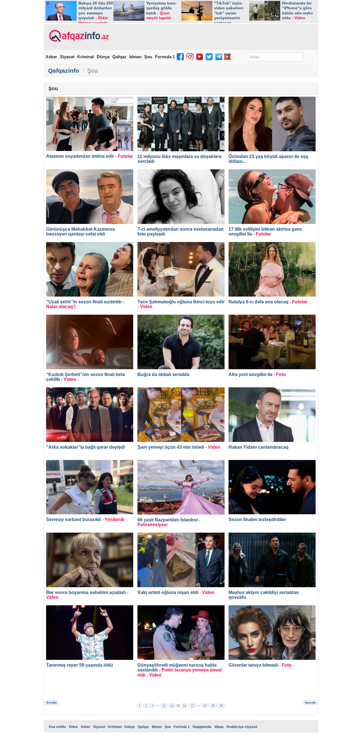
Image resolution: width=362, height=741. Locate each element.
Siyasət (67, 56)
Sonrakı (310, 702)
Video (73, 727)
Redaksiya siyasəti (242, 727)
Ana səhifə (57, 727)
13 (163, 705)
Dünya (103, 56)
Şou (148, 56)
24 (204, 705)
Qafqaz (119, 56)
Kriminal (85, 56)
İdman (135, 56)
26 (221, 705)
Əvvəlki (51, 702)
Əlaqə (219, 727)
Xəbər (51, 56)
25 (213, 705)
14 (172, 705)
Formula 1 (165, 56)
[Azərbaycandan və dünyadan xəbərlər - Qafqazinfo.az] (78, 36)
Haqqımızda (202, 727)
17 (192, 705)
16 (184, 705)
